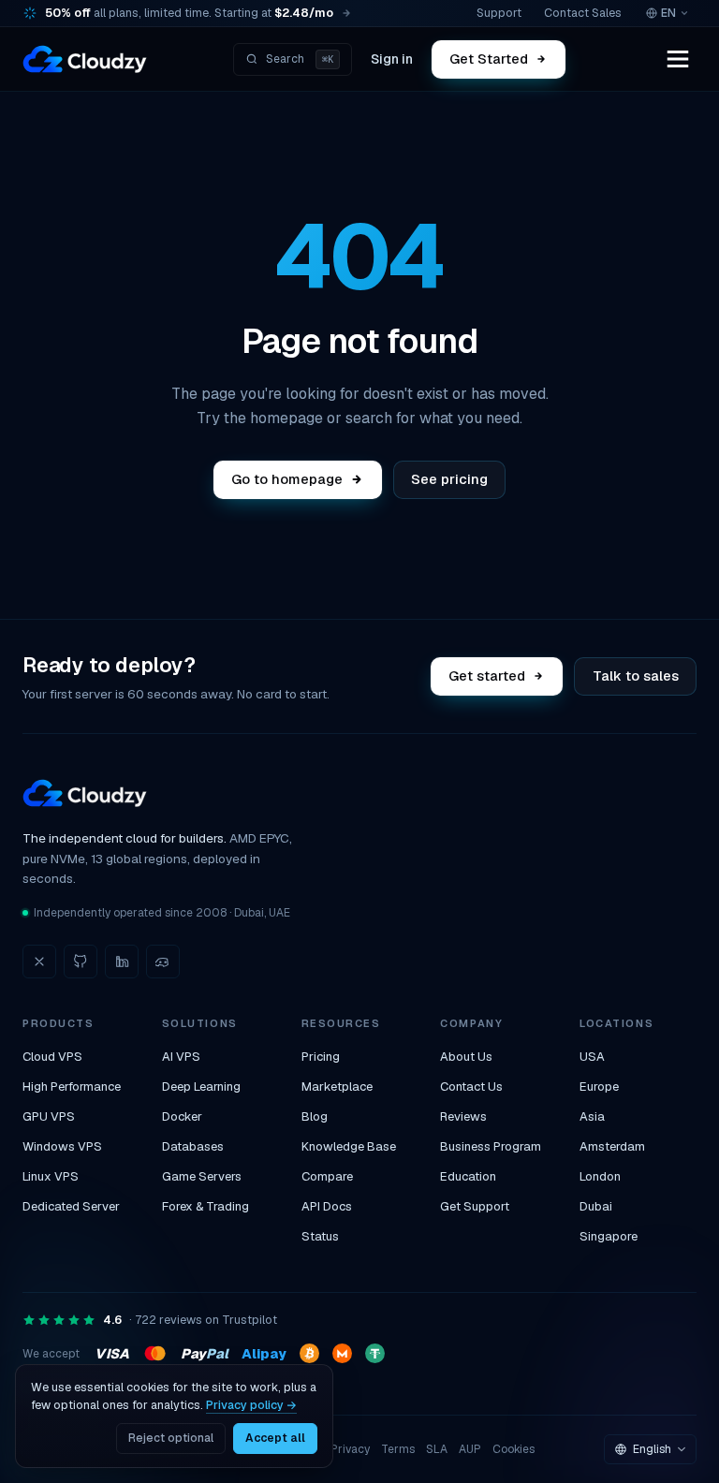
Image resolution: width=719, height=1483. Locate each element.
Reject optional (170, 1438)
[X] (39, 961)
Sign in (392, 59)
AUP (470, 1449)
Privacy (350, 1449)
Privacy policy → (251, 1405)
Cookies (513, 1449)
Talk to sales (636, 675)
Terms (398, 1449)
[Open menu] (678, 59)
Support (499, 13)
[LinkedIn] (122, 961)
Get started (487, 675)
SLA (437, 1449)
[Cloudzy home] (84, 59)
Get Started (488, 58)
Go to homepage (287, 479)
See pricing (449, 479)
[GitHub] (80, 961)
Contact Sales (583, 13)
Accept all (275, 1438)
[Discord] (163, 961)
